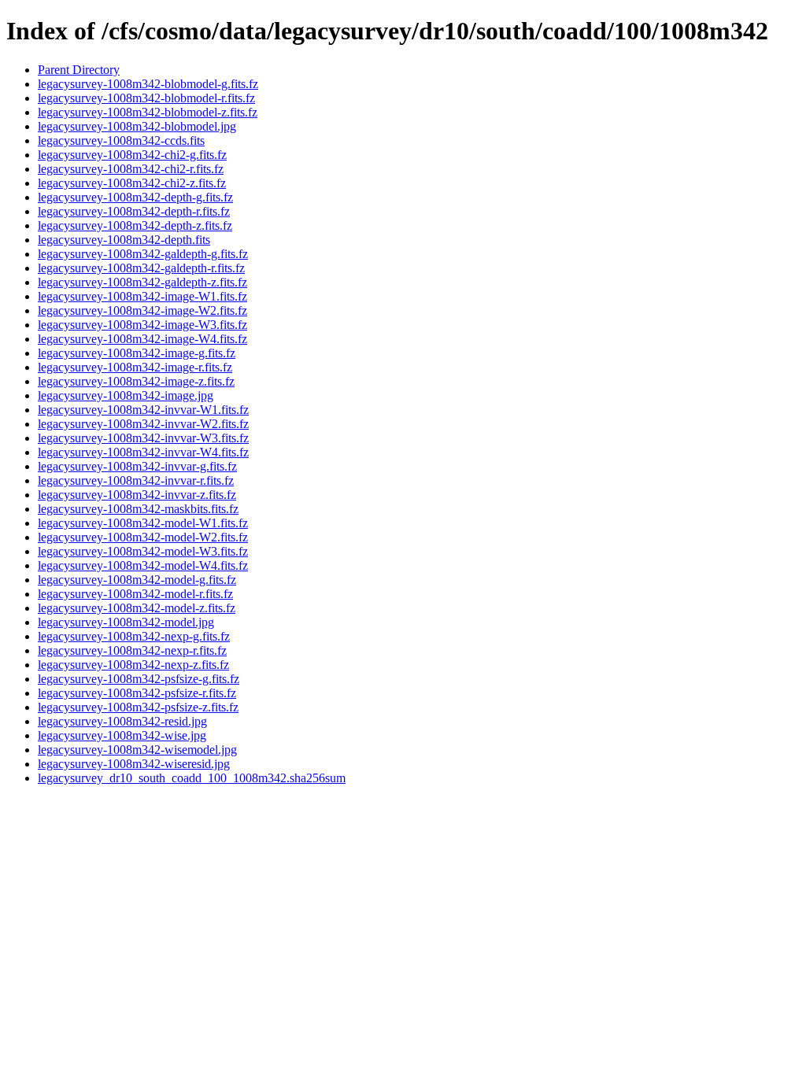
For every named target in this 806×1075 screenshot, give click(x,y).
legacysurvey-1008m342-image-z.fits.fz (136, 381)
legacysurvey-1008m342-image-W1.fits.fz (142, 296)
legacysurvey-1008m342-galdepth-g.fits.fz (143, 253)
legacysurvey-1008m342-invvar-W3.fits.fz (143, 438)
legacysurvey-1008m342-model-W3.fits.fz (143, 551)
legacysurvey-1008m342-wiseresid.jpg (134, 763)
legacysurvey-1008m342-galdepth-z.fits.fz (142, 282)
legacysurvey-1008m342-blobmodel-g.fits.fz (148, 84)
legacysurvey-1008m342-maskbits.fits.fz (138, 508)
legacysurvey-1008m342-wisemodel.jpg (137, 749)
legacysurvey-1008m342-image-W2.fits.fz (142, 310)
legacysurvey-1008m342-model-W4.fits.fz (143, 565)
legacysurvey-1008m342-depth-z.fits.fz (135, 225)
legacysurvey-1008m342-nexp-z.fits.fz (133, 664)
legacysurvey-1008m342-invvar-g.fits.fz (137, 466)
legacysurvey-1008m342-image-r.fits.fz (135, 367)
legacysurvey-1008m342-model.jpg (126, 622)
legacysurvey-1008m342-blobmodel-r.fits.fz (146, 98)
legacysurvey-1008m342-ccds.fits (121, 140)
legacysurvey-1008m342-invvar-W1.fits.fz (143, 409)
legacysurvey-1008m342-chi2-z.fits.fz (132, 183)
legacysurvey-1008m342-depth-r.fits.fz (134, 211)
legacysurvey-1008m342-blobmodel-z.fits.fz (147, 112)
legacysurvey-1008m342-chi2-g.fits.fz (132, 154)
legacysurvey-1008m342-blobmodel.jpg (137, 126)
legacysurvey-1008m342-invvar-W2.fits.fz (143, 423)
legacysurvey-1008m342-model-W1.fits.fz (143, 523)
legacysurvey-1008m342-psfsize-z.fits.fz (138, 707)
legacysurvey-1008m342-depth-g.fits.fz (135, 197)
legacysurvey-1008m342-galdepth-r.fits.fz (141, 268)
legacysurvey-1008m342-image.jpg (125, 395)
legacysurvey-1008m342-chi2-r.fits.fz (131, 168)
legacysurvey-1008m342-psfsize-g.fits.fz (138, 678)
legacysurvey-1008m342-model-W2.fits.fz (143, 537)
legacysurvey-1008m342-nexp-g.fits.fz (134, 636)
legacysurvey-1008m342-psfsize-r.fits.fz (137, 693)
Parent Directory (79, 69)
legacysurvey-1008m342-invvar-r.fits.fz (136, 480)
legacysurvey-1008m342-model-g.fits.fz (137, 579)
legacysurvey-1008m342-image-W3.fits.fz (142, 324)
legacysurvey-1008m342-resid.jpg (122, 721)
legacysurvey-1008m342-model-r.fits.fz (135, 593)
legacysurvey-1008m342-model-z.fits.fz (136, 608)
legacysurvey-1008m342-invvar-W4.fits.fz (143, 452)
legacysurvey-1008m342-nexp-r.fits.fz (132, 650)
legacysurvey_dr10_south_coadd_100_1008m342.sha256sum (192, 778)
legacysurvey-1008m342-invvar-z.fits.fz (137, 494)
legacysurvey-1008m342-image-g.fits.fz (136, 353)
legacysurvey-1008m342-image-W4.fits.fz (142, 338)
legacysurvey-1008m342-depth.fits (124, 239)
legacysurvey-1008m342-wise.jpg (122, 735)
